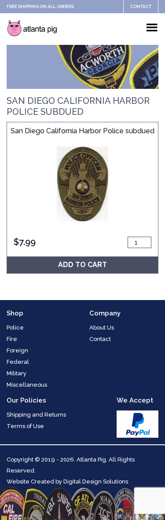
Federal (18, 362)
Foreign (17, 350)
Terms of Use (25, 426)
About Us (101, 327)
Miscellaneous (27, 384)
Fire (12, 339)
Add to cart (82, 264)
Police (15, 327)
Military (16, 373)
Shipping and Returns (36, 414)
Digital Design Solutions (95, 481)
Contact (140, 6)
